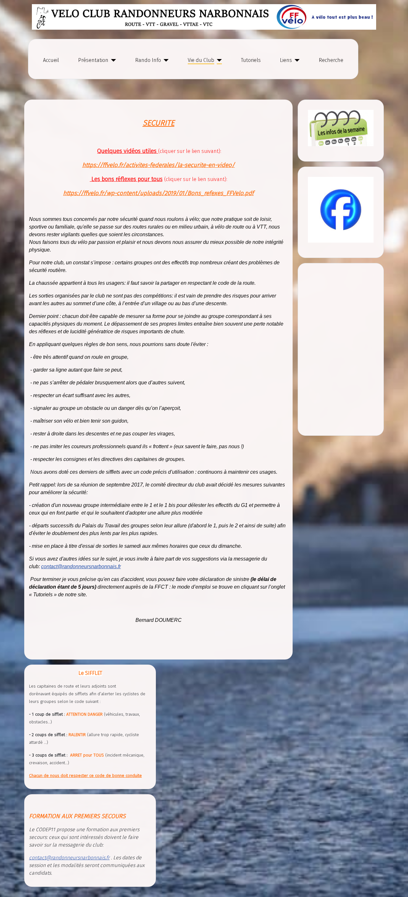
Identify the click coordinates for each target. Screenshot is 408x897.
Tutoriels (251, 60)
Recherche (331, 60)
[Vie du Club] (218, 60)
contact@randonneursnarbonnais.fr (81, 566)
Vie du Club (201, 60)
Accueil (51, 60)
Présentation (93, 60)
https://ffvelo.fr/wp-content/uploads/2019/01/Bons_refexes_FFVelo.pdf (158, 193)
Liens (286, 60)
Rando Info (148, 60)
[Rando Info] (165, 60)
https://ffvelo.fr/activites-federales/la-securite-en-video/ (158, 165)
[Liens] (296, 60)
